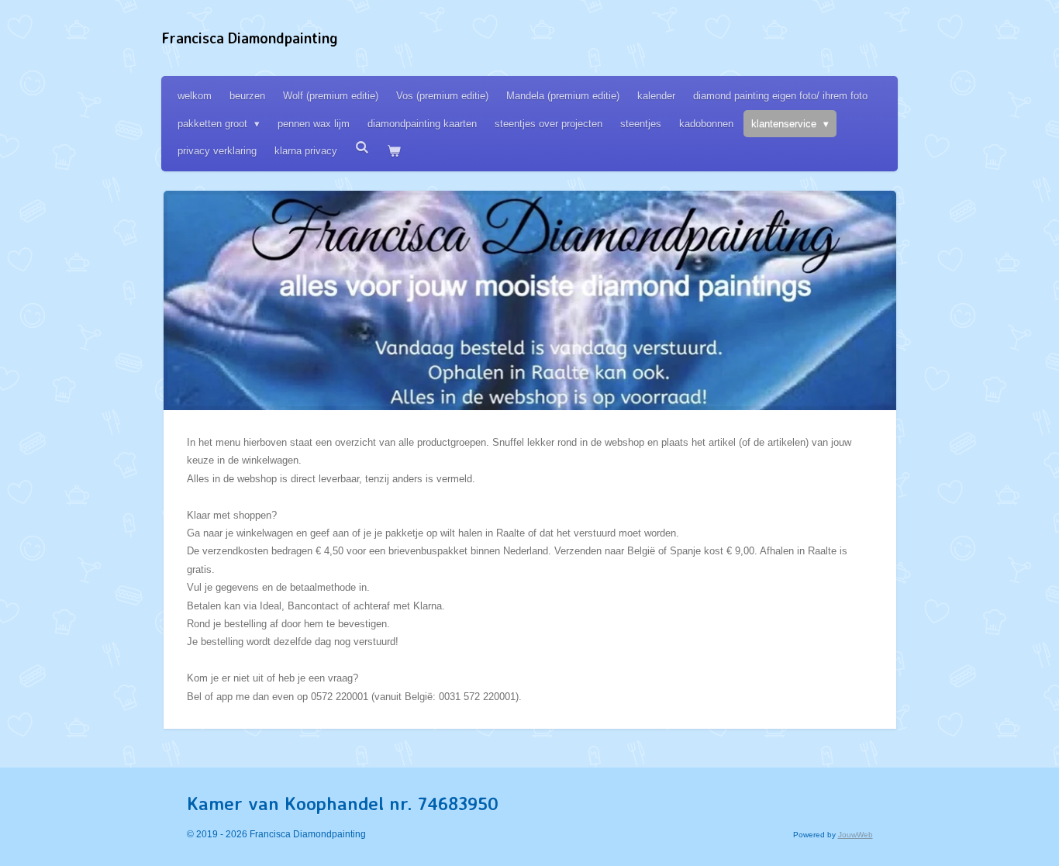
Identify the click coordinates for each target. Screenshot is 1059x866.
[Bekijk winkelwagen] (394, 150)
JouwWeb (855, 834)
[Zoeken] (362, 147)
